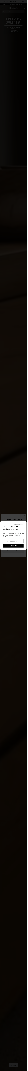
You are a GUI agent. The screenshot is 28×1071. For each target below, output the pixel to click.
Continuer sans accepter (19, 524)
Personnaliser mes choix (13, 541)
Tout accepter (13, 545)
